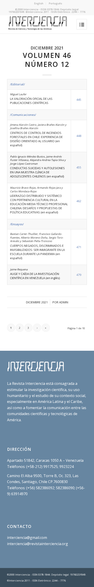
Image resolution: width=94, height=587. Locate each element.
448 (78, 136)
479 (78, 275)
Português (55, 3)
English (38, 3)
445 (78, 100)
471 (78, 247)
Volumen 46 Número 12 (47, 60)
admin (63, 302)
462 (78, 201)
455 (78, 167)
